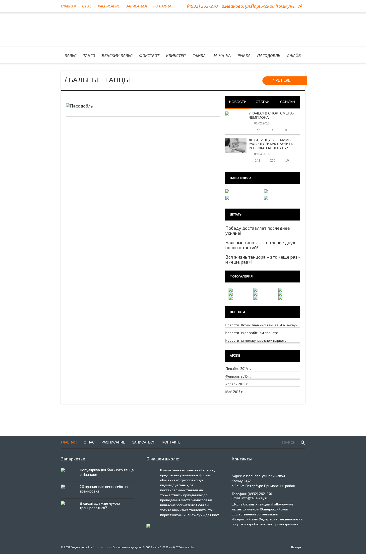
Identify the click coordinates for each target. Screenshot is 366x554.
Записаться (136, 6)
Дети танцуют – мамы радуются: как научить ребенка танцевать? (271, 144)
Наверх (296, 547)
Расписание (109, 6)
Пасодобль (268, 55)
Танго (89, 55)
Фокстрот (149, 55)
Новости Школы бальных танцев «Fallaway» (261, 325)
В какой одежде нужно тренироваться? (100, 505)
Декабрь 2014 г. (238, 368)
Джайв (294, 55)
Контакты (162, 6)
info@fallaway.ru (255, 498)
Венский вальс (117, 55)
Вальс (70, 55)
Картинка (104, 30)
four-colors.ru (102, 547)
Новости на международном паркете (256, 340)
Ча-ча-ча (221, 55)
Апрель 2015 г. (236, 384)
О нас (87, 6)
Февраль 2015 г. (238, 376)
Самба (199, 55)
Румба (244, 55)
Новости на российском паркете (251, 333)
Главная (68, 6)
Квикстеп (176, 55)
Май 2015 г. (234, 391)
